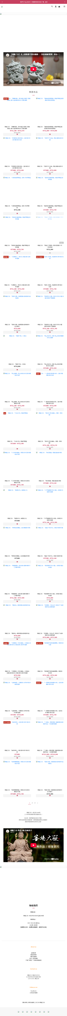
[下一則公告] (65, 2)
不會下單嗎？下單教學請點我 (33, 960)
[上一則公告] (2, 2)
